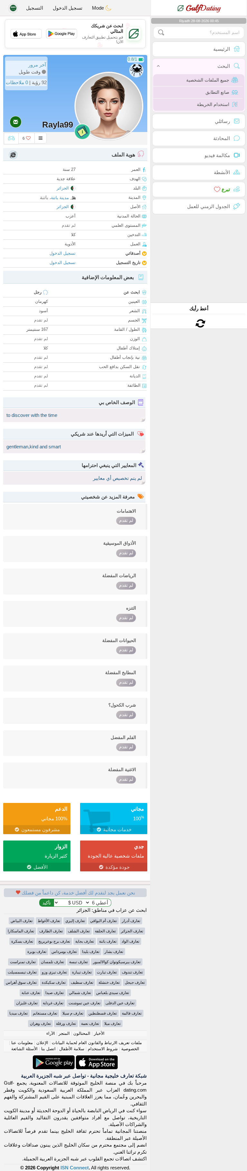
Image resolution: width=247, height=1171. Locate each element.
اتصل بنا (48, 1048)
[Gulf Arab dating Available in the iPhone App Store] (96, 1058)
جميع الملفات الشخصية (207, 80)
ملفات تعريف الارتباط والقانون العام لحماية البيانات (97, 1042)
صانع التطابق (217, 92)
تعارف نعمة (90, 1023)
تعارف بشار (114, 951)
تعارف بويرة (36, 951)
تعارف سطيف (82, 982)
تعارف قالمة (132, 1013)
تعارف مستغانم (45, 1013)
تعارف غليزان (27, 1003)
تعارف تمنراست (23, 962)
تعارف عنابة (31, 993)
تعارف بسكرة (22, 941)
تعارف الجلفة (105, 931)
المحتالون (81, 1033)
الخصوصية (130, 1048)
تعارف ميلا (112, 1023)
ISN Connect (74, 1167)
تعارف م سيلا (72, 1013)
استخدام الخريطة (213, 104)
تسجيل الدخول (67, 8)
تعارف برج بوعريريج (54, 941)
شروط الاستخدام (103, 1048)
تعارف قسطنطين (102, 1013)
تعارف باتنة (107, 941)
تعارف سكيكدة (54, 982)
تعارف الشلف (79, 931)
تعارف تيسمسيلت (22, 972)
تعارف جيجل (135, 982)
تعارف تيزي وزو (54, 972)
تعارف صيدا (54, 993)
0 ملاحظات (17, 82)
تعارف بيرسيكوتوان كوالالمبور (117, 962)
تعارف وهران (40, 1023)
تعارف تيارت (107, 972)
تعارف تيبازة (82, 972)
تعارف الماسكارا (21, 931)
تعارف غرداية (53, 1003)
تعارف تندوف (132, 972)
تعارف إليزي (75, 921)
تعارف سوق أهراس (21, 982)
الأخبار (99, 1033)
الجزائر (63, 188)
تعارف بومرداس (64, 951)
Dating (203, 8)
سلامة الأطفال (71, 1048)
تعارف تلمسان (52, 962)
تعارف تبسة (78, 962)
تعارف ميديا (18, 1013)
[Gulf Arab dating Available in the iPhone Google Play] (54, 1058)
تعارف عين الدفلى (119, 1003)
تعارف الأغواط (49, 921)
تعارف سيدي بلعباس (112, 993)
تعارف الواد (130, 941)
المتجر (64, 1033)
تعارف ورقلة (66, 1023)
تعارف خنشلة (109, 982)
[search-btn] (161, 32)
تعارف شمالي (80, 993)
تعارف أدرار (131, 921)
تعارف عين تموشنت (84, 1003)
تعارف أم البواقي (103, 921)
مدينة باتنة (60, 197)
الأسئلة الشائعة (24, 1048)
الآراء (50, 1033)
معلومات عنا (22, 1042)
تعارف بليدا (90, 951)
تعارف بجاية (84, 941)
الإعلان (42, 1042)
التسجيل (34, 8)
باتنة (44, 197)
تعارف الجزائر (132, 931)
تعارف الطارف (51, 931)
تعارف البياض (21, 921)
